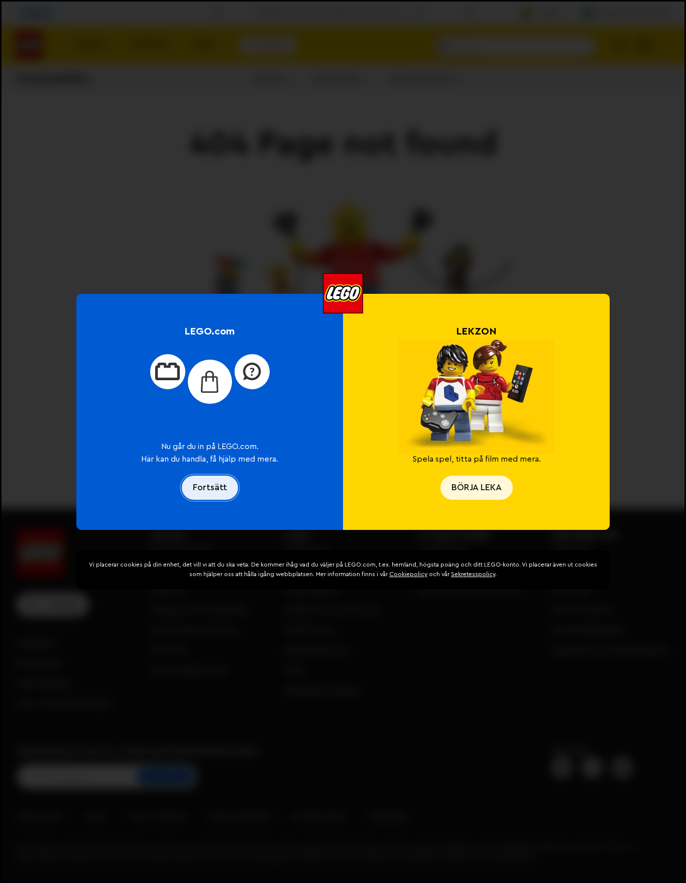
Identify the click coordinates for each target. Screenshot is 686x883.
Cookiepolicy (408, 574)
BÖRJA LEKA (476, 487)
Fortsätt (210, 487)
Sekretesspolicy (473, 574)
